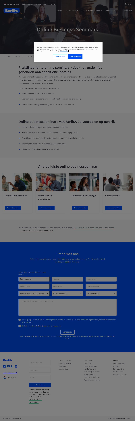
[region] (68, 52)
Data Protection (64, 51)
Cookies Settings (60, 56)
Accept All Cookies (75, 56)
